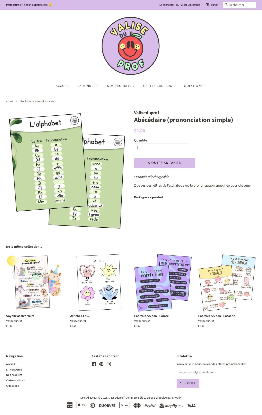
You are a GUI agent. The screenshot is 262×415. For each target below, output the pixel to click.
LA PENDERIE (88, 86)
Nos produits (119, 86)
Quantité (140, 140)
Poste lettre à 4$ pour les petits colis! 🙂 (29, 5)
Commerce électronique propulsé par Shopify (154, 397)
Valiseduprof (116, 397)
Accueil (62, 86)
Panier (214, 5)
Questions (194, 86)
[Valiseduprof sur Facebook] (93, 365)
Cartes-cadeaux (158, 86)
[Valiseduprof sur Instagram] (108, 365)
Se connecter (166, 5)
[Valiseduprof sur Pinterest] (101, 365)
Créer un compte (190, 5)
